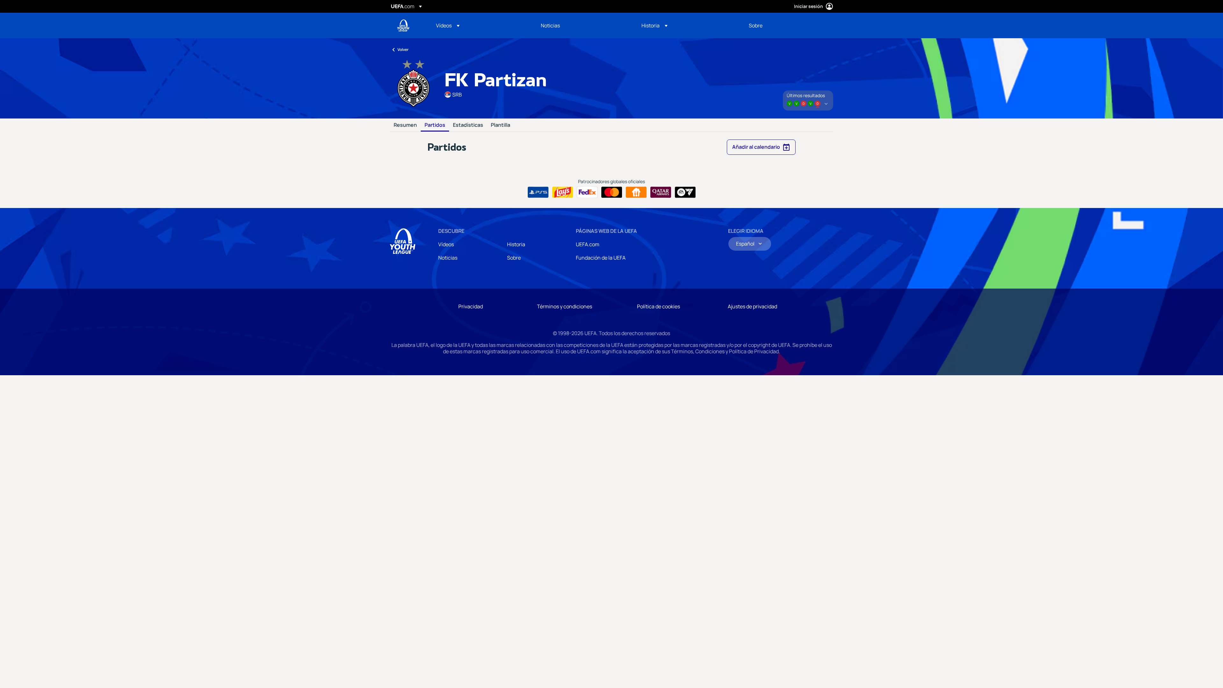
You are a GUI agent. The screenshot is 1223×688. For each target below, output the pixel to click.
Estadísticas (468, 125)
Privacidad (470, 306)
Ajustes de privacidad (752, 306)
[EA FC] (685, 192)
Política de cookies (658, 306)
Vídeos (446, 244)
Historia (516, 244)
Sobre (514, 257)
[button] (448, 25)
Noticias (447, 257)
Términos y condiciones (564, 306)
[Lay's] (562, 192)
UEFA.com (587, 244)
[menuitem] (480, 25)
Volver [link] (403, 49)
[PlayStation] (538, 192)
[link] (550, 25)
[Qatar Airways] (660, 192)
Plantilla (500, 125)
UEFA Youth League (403, 25)
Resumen (405, 125)
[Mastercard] (611, 192)
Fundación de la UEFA (601, 257)
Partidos (435, 125)
